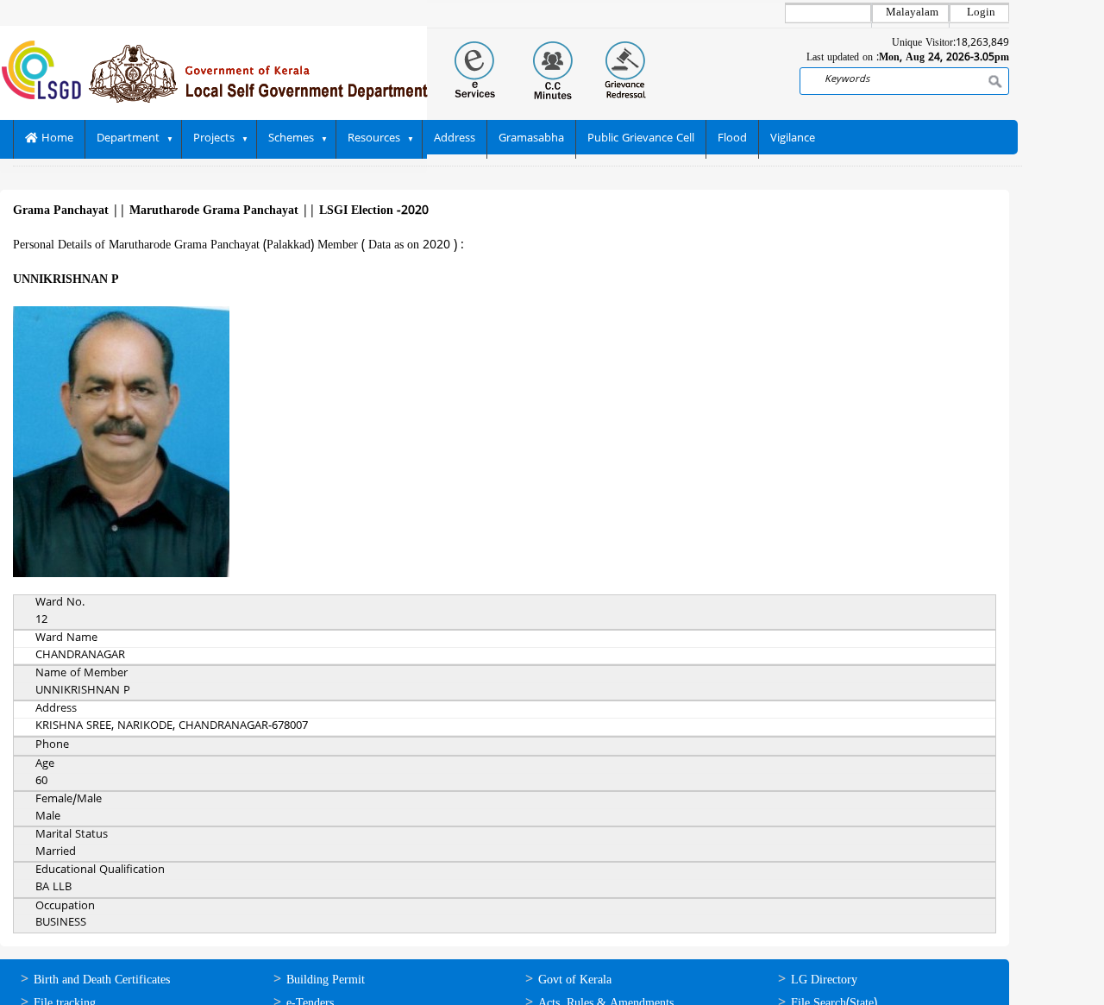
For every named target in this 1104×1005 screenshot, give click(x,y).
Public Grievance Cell (640, 139)
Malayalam (912, 13)
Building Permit (325, 980)
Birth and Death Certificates (102, 980)
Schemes (291, 139)
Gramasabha (531, 139)
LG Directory (824, 980)
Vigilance (792, 139)
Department (128, 139)
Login (981, 13)
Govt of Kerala (575, 980)
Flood (732, 139)
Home (55, 139)
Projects (214, 139)
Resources (374, 139)
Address (454, 139)
